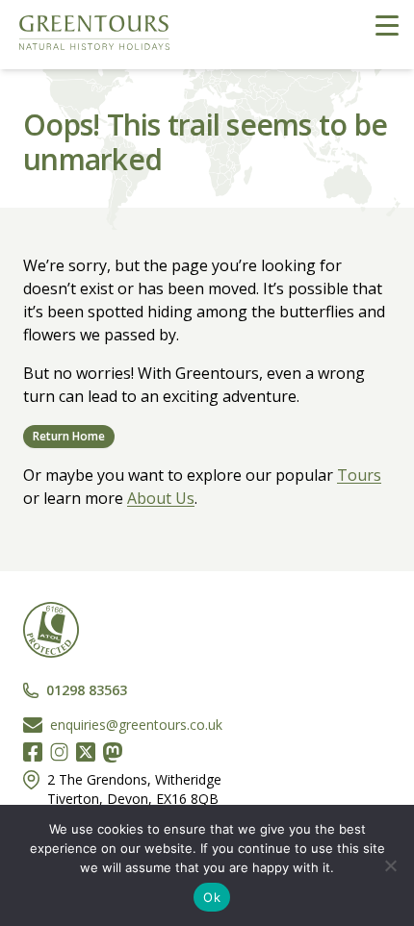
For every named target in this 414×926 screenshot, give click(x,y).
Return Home (69, 436)
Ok (211, 897)
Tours (359, 475)
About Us (160, 498)
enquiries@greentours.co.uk (136, 724)
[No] (390, 865)
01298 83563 (86, 690)
